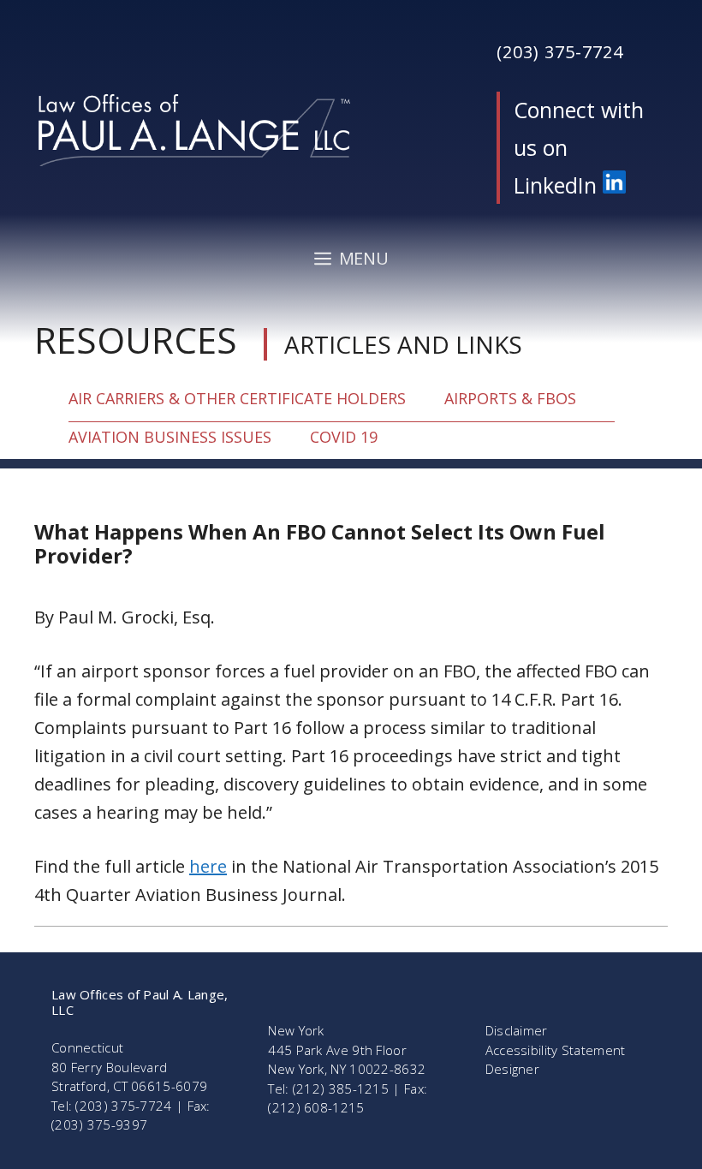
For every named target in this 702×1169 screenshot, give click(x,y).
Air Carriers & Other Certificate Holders (237, 398)
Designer (512, 1068)
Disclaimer (516, 1030)
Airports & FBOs (510, 398)
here (208, 866)
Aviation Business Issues (169, 436)
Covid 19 (344, 436)
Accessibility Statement (555, 1050)
